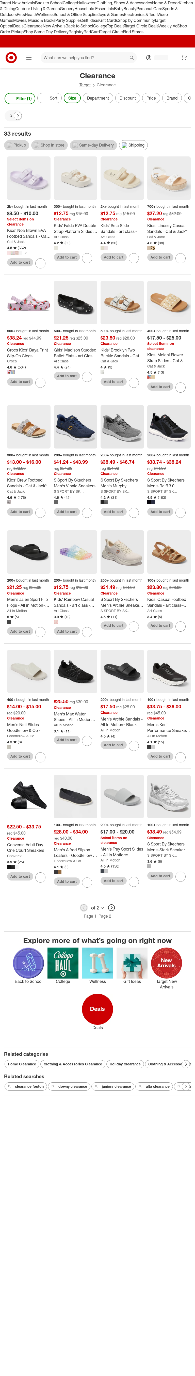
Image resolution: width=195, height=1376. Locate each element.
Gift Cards (108, 20)
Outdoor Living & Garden (37, 8)
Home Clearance (22, 1064)
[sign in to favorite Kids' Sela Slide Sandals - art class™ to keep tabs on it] (134, 258)
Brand (172, 98)
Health (31, 14)
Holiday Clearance (125, 1064)
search (132, 58)
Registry (76, 31)
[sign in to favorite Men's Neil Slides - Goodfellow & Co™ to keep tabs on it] (40, 757)
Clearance (33, 25)
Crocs (12, 361)
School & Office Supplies (76, 14)
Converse (15, 856)
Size (72, 98)
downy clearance (72, 1086)
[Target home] (11, 58)
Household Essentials (94, 8)
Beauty (129, 8)
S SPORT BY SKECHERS (69, 491)
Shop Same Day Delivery (46, 31)
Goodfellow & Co (20, 736)
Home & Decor (165, 2)
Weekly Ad (167, 25)
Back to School (49, 2)
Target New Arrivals (17, 2)
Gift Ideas (90, 20)
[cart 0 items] (184, 57)
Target (85, 84)
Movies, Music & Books (34, 20)
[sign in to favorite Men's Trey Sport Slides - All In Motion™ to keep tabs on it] (134, 882)
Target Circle (111, 31)
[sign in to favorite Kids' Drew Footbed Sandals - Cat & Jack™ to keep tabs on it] (40, 513)
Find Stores (133, 31)
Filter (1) (24, 98)
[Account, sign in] (159, 57)
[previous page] (84, 908)
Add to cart (20, 262)
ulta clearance (158, 1086)
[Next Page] (186, 98)
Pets (21, 14)
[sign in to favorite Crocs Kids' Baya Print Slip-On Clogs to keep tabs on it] (40, 383)
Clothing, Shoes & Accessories (124, 2)
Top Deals (115, 25)
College (70, 2)
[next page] (111, 908)
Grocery (67, 8)
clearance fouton (29, 1086)
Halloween (86, 2)
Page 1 (90, 916)
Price (151, 98)
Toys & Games (111, 14)
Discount (128, 98)
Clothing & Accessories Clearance (73, 1064)
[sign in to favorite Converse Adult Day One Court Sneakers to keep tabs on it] (40, 877)
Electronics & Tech (140, 14)
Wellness (45, 14)
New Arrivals (54, 25)
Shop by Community (136, 20)
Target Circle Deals (141, 25)
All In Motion (17, 611)
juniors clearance (116, 1086)
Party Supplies (68, 20)
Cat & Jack (16, 241)
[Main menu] (29, 57)
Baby (118, 8)
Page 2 (105, 916)
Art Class (61, 237)
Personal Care (149, 8)
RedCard (92, 31)
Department (98, 98)
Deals (18, 25)
